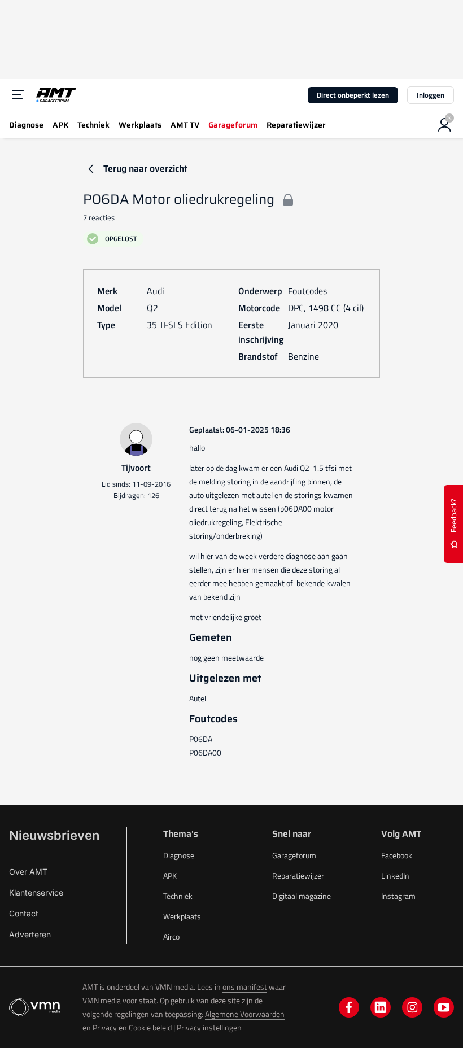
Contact (23, 913)
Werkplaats (182, 916)
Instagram (398, 896)
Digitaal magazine (301, 896)
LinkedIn (395, 875)
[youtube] (444, 1007)
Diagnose (178, 855)
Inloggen (430, 95)
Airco (171, 936)
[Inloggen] (445, 125)
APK (170, 875)
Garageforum (294, 855)
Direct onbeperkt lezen (353, 95)
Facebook (396, 855)
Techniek (178, 896)
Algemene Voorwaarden (245, 1014)
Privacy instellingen (209, 1027)
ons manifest (244, 987)
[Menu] (18, 95)
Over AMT (28, 871)
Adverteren (30, 934)
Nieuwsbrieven (54, 835)
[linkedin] (380, 1007)
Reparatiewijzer (298, 875)
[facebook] (349, 1007)
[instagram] (412, 1007)
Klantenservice (36, 892)
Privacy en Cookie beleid (132, 1027)
